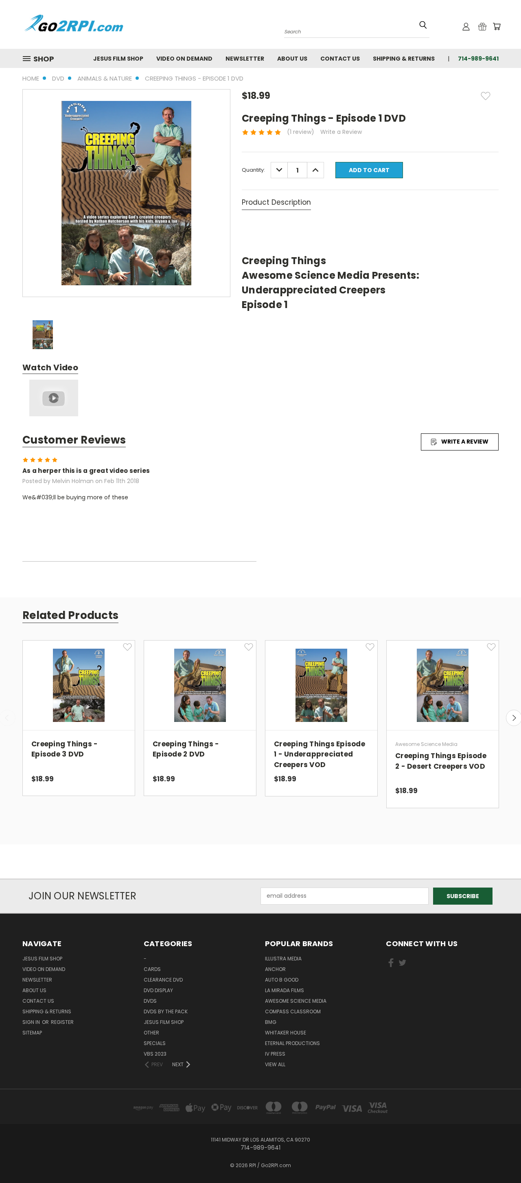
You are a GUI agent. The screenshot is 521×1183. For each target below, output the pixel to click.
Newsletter (244, 59)
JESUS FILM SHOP (118, 59)
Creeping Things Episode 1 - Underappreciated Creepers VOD (319, 754)
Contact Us (340, 59)
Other (151, 1032)
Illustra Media (283, 958)
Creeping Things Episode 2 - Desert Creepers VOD (440, 761)
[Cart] (497, 26)
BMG (270, 1022)
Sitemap (32, 1032)
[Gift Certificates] (482, 26)
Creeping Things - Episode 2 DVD (186, 749)
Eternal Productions (292, 1043)
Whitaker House (285, 1032)
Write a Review (341, 132)
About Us (292, 59)
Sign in (31, 1022)
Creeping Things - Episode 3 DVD (64, 749)
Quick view (79, 677)
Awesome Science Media (295, 1000)
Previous (500, 1158)
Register (62, 1022)
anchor (275, 969)
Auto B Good (281, 979)
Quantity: (253, 170)
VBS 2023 (155, 1053)
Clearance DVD (163, 979)
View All (275, 1064)
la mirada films (284, 990)
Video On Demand (184, 59)
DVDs (150, 1000)
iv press (275, 1053)
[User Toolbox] (466, 26)
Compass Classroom (293, 1011)
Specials (155, 1043)
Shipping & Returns (404, 59)
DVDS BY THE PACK (166, 1011)
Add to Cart (78, 692)
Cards (152, 969)
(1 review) (300, 132)
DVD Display (158, 990)
